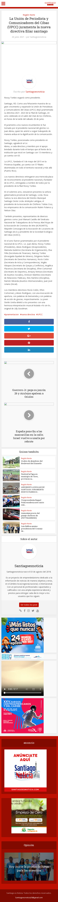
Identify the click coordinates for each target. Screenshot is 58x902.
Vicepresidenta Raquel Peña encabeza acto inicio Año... (32, 502)
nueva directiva (28, 314)
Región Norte (29, 14)
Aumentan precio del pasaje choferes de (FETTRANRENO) (30, 515)
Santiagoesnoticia (38, 37)
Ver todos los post (29, 604)
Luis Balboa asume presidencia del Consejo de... (32, 528)
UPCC (40, 314)
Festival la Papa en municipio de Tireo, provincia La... (29, 476)
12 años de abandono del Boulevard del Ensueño (32, 462)
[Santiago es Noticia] (50, 3)
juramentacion (12, 314)
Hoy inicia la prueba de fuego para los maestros (29, 868)
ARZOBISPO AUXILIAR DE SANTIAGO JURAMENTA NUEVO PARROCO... (33, 489)
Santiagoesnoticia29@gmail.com (29, 897)
